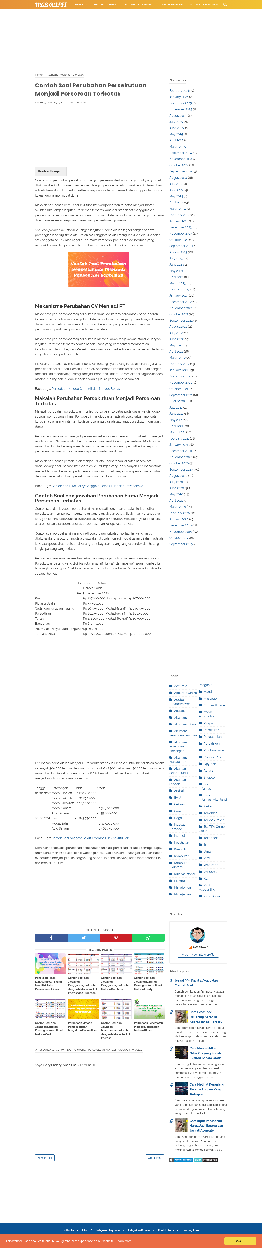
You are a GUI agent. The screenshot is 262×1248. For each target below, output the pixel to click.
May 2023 (176, 271)
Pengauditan (213, 736)
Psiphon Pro (212, 757)
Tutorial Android (106, 4)
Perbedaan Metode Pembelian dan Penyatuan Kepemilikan (83, 1027)
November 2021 (180, 382)
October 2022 (178, 314)
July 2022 (176, 333)
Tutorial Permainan (204, 4)
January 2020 (179, 519)
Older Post (154, 1157)
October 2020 (179, 463)
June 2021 (176, 413)
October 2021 (178, 389)
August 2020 (178, 476)
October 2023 (179, 240)
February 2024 (179, 215)
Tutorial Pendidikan (125, 13)
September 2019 (181, 544)
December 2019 (180, 525)
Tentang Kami (190, 1230)
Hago (178, 818)
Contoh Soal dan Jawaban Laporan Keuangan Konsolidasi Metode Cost (49, 1029)
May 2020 (176, 494)
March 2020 (177, 507)
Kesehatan (181, 842)
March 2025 (177, 147)
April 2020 (176, 500)
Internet (179, 836)
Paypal (208, 723)
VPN (207, 858)
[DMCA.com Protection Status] (206, 1161)
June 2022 (176, 339)
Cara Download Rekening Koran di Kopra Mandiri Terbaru (206, 1017)
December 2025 (180, 103)
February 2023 (179, 289)
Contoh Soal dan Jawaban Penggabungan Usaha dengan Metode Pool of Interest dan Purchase (82, 985)
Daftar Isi (68, 1230)
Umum (209, 851)
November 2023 (180, 233)
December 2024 (180, 153)
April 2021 (176, 426)
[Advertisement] (131, 40)
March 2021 (177, 432)
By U (177, 797)
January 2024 (178, 221)
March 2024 (177, 209)
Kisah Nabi (181, 849)
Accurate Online (185, 693)
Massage (210, 698)
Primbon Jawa (214, 750)
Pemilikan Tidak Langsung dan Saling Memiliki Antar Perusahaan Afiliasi (48, 983)
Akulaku (180, 711)
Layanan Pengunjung (161, 13)
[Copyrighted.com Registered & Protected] (181, 1161)
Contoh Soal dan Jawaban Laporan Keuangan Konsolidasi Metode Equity (148, 983)
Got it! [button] (240, 1241)
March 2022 (177, 357)
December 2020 (180, 451)
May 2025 (176, 134)
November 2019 (180, 531)
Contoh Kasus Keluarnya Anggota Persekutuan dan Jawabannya (97, 486)
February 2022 (179, 364)
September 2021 (180, 395)
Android (179, 791)
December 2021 (180, 376)
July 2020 (176, 482)
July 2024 (176, 184)
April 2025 (176, 140)
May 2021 (176, 420)
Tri (205, 844)
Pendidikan (211, 730)
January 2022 (178, 370)
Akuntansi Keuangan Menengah (178, 746)
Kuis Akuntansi (184, 874)
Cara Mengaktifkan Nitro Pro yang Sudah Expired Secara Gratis (205, 1053)
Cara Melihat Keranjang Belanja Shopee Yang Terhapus (207, 1089)
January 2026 (179, 97)
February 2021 (179, 438)
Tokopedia (211, 838)
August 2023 (178, 252)
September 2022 (181, 320)
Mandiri (209, 691)
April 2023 (176, 277)
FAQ (84, 1230)
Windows (210, 872)
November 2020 (180, 457)
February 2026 (179, 91)
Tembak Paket (214, 820)
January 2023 (178, 295)
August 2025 (178, 115)
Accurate (180, 686)
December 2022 (180, 302)
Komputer (181, 856)
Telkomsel (211, 813)
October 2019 (178, 538)
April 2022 (176, 351)
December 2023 (180, 227)
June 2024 (176, 190)
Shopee (209, 777)
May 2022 (176, 345)
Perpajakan (212, 743)
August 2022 (178, 326)
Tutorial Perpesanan (90, 13)
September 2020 (181, 469)
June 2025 (176, 128)
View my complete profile (198, 954)
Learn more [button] (123, 1241)
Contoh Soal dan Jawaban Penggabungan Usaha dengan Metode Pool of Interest (115, 1031)
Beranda (81, 4)
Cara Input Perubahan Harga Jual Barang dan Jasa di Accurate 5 (206, 1125)
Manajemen (182, 887)
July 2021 (175, 407)
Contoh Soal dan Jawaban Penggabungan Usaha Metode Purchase (115, 983)
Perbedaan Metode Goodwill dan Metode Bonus (86, 389)
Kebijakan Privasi (139, 1230)
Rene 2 (208, 770)
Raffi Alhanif (200, 947)
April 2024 (176, 202)
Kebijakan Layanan (108, 1230)
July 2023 (176, 258)
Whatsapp (211, 865)
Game (178, 811)
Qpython (210, 764)
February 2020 (179, 513)
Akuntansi (181, 717)
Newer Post (45, 1157)
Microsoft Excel (215, 705)
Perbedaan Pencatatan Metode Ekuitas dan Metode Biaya (148, 1027)
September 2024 (181, 171)
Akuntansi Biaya (185, 724)
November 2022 (180, 308)
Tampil (56, 171)
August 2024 (178, 178)
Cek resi (179, 804)
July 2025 (176, 122)
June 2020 (176, 488)
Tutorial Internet (171, 4)
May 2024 (176, 196)
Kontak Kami (166, 1230)
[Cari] (225, 4)
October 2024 (179, 165)
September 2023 (181, 246)
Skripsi (208, 806)
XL (205, 878)
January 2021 (178, 444)
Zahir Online (212, 896)
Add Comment (77, 102)
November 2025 (180, 109)
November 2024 (180, 159)
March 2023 (177, 283)
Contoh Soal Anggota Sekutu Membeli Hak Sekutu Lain (90, 838)
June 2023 (176, 264)
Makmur (180, 881)
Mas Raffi (51, 5)
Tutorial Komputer (138, 4)
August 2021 (178, 401)
